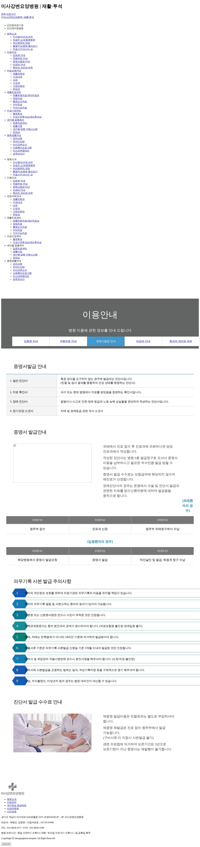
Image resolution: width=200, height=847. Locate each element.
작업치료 (17, 98)
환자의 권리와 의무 (23, 67)
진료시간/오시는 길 (23, 49)
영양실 (16, 132)
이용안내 (11, 52)
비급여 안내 (19, 64)
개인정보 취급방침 (16, 805)
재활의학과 (19, 74)
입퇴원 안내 (19, 55)
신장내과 (17, 77)
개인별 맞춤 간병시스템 (25, 129)
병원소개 (11, 34)
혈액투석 (17, 114)
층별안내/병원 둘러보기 (25, 46)
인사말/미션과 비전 (23, 37)
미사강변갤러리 (21, 151)
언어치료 (17, 104)
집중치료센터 (20, 123)
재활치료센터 (14, 92)
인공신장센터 (14, 111)
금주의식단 (19, 154)
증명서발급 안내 (21, 61)
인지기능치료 (20, 107)
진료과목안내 (14, 70)
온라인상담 (19, 141)
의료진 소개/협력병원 (24, 40)
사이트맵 (11, 811)
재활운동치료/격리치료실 (26, 95)
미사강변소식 (20, 144)
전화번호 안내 (20, 58)
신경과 (16, 83)
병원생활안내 (14, 135)
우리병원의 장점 (21, 43)
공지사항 (17, 138)
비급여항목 (13, 808)
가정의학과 (19, 86)
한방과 (16, 89)
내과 (15, 80)
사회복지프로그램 (22, 147)
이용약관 (11, 802)
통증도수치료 (20, 101)
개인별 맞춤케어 (15, 120)
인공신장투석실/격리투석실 (27, 117)
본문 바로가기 (8, 14)
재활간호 (17, 126)
